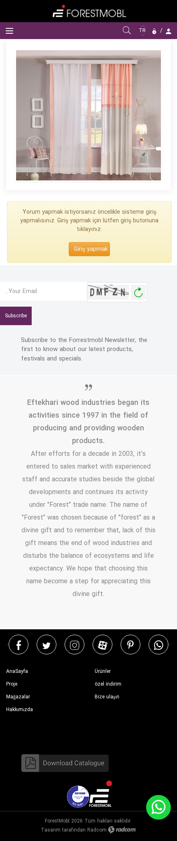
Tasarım (51, 830)
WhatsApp (158, 645)
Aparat (102, 645)
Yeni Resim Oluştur (138, 292)
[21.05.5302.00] (88, 115)
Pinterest (130, 645)
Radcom (97, 830)
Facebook (18, 645)
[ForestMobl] (88, 11)
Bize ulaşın (107, 697)
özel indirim (108, 684)
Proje (11, 684)
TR (143, 30)
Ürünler (103, 671)
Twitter (46, 645)
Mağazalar (18, 697)
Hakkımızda (19, 709)
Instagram (74, 645)
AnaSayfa (17, 671)
